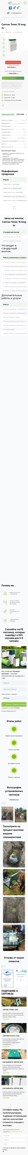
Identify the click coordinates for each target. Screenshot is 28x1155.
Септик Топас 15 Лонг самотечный (12, 192)
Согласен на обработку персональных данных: (14, 1148)
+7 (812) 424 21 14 (16, 1132)
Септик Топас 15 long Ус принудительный (14, 200)
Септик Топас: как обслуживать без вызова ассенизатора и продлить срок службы (14, 1010)
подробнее (6, 1019)
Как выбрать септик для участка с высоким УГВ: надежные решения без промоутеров (13, 1062)
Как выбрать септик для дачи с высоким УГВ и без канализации (13, 1088)
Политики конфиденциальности (8, 711)
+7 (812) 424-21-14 (16, 13)
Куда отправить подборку (9, 694)
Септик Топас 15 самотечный (11, 184)
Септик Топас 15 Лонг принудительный (14, 196)
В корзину (13, 78)
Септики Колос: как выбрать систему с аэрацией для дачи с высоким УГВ (12, 1036)
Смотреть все (14, 800)
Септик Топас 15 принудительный (12, 188)
